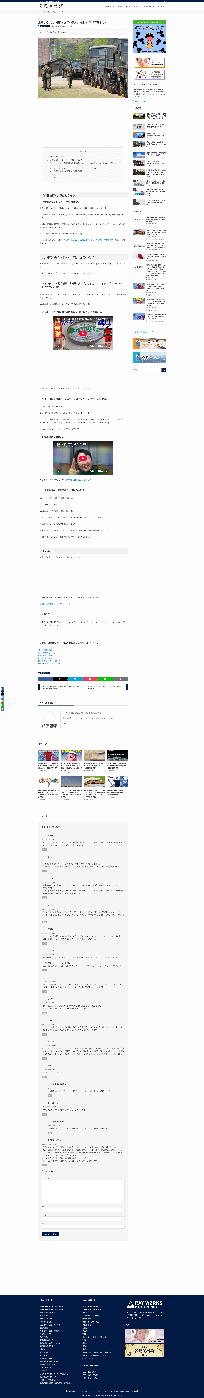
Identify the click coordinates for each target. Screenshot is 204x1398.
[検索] (164, 1)
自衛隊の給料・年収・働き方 (49, 661)
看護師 (85, 1349)
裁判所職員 (44, 1337)
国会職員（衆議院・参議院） (51, 1343)
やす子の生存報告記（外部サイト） (80, 479)
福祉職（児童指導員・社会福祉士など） (97, 1355)
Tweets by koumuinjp (140, 101)
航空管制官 (44, 1328)
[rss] (161, 1)
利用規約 (92, 1391)
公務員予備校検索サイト (127, 1391)
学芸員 (85, 1331)
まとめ (52, 174)
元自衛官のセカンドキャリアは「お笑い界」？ (68, 160)
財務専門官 (44, 1315)
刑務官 (42, 1349)
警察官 (85, 1312)
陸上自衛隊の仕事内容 (46, 650)
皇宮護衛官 (44, 1355)
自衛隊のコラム (45, 26)
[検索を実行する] (164, 370)
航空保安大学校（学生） (49, 1376)
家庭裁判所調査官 (47, 1340)
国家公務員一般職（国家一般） (52, 1309)
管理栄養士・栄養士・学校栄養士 (95, 1337)
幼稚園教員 (86, 1325)
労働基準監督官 (46, 1321)
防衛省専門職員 (46, 1358)
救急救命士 (86, 1318)
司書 (84, 1334)
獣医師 (85, 1340)
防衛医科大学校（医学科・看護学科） (54, 1373)
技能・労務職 (87, 1358)
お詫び (56, 177)
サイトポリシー (113, 1391)
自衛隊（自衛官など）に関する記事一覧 (55, 604)
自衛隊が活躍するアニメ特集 (49, 663)
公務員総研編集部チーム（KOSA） (49, 726)
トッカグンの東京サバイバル (78, 388)
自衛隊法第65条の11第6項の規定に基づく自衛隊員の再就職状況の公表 (91, 240)
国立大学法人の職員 (90, 1375)
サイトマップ (102, 1391)
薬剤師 (85, 1343)
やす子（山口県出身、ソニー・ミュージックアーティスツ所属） (75, 168)
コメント (45, 1178)
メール (44, 1215)
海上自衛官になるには (46, 658)
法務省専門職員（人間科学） (51, 1325)
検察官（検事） (46, 1334)
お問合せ (85, 1391)
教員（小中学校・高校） (91, 1321)
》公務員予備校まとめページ (143, 332)
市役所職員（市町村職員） (92, 1309)
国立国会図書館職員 (47, 1346)
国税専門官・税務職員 (48, 1312)
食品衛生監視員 (46, 1318)
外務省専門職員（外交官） (50, 1331)
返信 (44, 850)
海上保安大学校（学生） (49, 1361)
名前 (43, 1206)
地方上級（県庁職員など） (92, 1306)
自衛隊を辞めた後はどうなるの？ (63, 156)
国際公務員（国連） (90, 1378)
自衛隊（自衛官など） (48, 1379)
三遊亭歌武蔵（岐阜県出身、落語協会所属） (69, 171)
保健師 (85, 1346)
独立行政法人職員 (89, 1372)
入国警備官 (44, 1352)
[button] (45, 679)
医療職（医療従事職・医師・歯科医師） (97, 1352)
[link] (65, 722)
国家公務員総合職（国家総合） (52, 1306)
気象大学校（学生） (47, 1367)
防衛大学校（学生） (47, 1370)
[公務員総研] (51, 6)
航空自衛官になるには (46, 655)
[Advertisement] (83, 119)
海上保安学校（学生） (48, 1364)
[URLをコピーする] (120, 679)
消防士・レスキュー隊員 (91, 1315)
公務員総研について (73, 1391)
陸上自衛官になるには (46, 652)
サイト (44, 1223)
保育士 (85, 1328)
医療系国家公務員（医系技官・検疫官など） (57, 1383)
